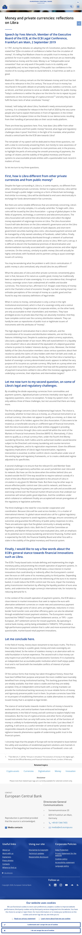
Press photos (7, 861)
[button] (77, 2)
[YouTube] (66, 885)
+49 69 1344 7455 (59, 823)
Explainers (6, 857)
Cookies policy (61, 859)
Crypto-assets (12, 771)
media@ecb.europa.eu (62, 828)
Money (58, 771)
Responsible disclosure (38, 857)
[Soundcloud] (72, 885)
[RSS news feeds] (77, 885)
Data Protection (61, 850)
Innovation (71, 771)
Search (71, 6)
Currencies (29, 771)
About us (6, 850)
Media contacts (15, 828)
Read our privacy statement (24, 919)
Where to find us (9, 868)
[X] (49, 885)
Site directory (8, 873)
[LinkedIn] (55, 885)
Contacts (6, 864)
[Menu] (78, 7)
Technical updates (36, 854)
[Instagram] (60, 885)
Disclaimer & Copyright (38, 850)
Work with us (7, 854)
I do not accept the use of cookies (42, 930)
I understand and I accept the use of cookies (42, 924)
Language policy (62, 866)
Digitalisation (44, 771)
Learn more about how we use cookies (55, 919)
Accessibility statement (64, 863)
